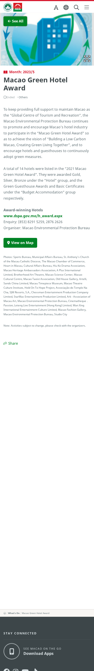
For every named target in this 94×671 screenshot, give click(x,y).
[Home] (4, 613)
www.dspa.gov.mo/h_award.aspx (32, 216)
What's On (14, 613)
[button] (56, 8)
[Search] (77, 7)
